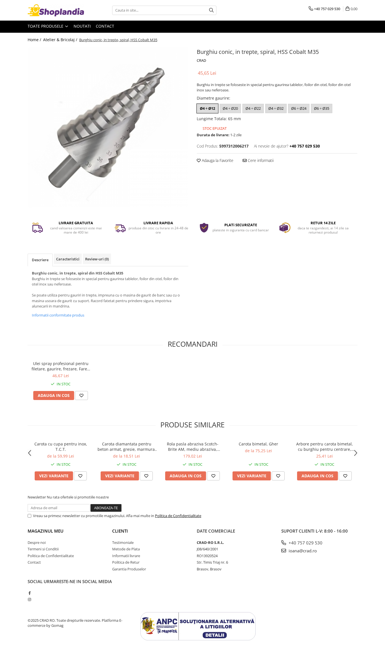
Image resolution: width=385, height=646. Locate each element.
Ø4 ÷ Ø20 (230, 108)
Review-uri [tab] (97, 259)
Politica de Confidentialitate (178, 515)
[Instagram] (29, 599)
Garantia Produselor (129, 569)
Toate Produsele (46, 26)
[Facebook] (29, 593)
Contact (105, 26)
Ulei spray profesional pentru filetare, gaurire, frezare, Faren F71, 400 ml (61, 366)
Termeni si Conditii (43, 548)
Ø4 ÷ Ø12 (207, 108)
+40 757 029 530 (304, 543)
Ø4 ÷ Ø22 (253, 108)
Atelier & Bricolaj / (60, 39)
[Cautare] (211, 10)
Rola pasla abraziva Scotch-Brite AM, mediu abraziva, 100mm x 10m (192, 446)
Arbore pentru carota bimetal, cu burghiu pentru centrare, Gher (324, 446)
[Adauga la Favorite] (81, 395)
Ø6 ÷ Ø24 (298, 108)
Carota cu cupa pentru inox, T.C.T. (60, 446)
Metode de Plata (126, 548)
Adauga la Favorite (217, 160)
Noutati (82, 26)
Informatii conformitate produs (58, 315)
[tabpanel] (108, 127)
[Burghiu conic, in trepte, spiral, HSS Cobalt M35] (108, 127)
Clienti (120, 531)
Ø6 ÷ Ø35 (321, 108)
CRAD (201, 60)
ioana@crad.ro (302, 550)
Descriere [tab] (40, 259)
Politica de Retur (126, 562)
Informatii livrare (126, 555)
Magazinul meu (45, 531)
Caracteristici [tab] (67, 259)
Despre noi (37, 542)
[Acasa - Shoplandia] (56, 10)
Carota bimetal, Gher (258, 444)
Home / (35, 39)
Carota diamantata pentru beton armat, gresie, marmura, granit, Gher (127, 446)
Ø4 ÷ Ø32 (276, 108)
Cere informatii (260, 160)
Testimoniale (123, 542)
